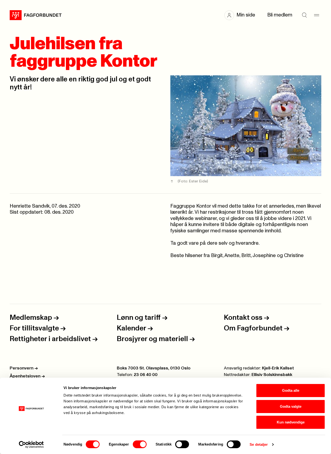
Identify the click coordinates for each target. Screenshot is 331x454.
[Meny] (316, 15)
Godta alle (290, 390)
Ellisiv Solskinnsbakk (272, 375)
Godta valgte (290, 406)
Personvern (24, 368)
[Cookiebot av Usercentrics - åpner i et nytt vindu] (31, 444)
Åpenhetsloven (27, 376)
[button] (242, 15)
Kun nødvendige (291, 422)
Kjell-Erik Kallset (278, 368)
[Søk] (304, 15)
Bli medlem (279, 15)
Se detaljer (259, 444)
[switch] (140, 444)
